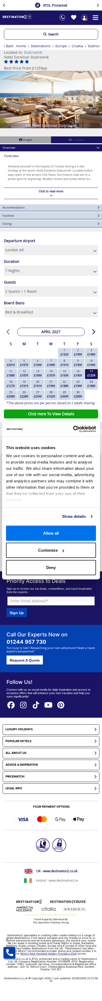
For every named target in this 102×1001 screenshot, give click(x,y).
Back (9, 46)
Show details (74, 516)
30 (78, 394)
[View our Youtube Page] (48, 703)
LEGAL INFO (13, 788)
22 (64, 384)
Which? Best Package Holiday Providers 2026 (48, 953)
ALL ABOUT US (15, 753)
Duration (11, 261)
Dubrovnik (33, 52)
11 (11, 373)
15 (64, 373)
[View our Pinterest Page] (61, 703)
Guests (10, 282)
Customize (48, 550)
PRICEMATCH (14, 776)
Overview (9, 148)
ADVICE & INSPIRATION (21, 764)
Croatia (77, 46)
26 (24, 394)
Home (21, 46)
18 (11, 384)
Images (27, 140)
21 (51, 384)
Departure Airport (19, 240)
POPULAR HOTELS (18, 741)
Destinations (40, 46)
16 (78, 373)
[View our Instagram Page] (23, 703)
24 (91, 384)
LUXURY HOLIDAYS (19, 729)
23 (78, 384)
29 (64, 394)
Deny (51, 567)
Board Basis (14, 302)
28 (51, 394)
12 (24, 373)
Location (78, 140)
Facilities (8, 215)
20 (38, 384)
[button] (5, 99)
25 (11, 394)
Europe (61, 46)
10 (91, 363)
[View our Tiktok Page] (36, 703)
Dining (7, 224)
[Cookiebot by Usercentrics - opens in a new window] (73, 429)
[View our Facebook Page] (11, 703)
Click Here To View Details (51, 413)
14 (51, 373)
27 (38, 394)
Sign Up (17, 613)
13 (38, 373)
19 (24, 384)
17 (91, 373)
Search (53, 34)
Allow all (51, 533)
